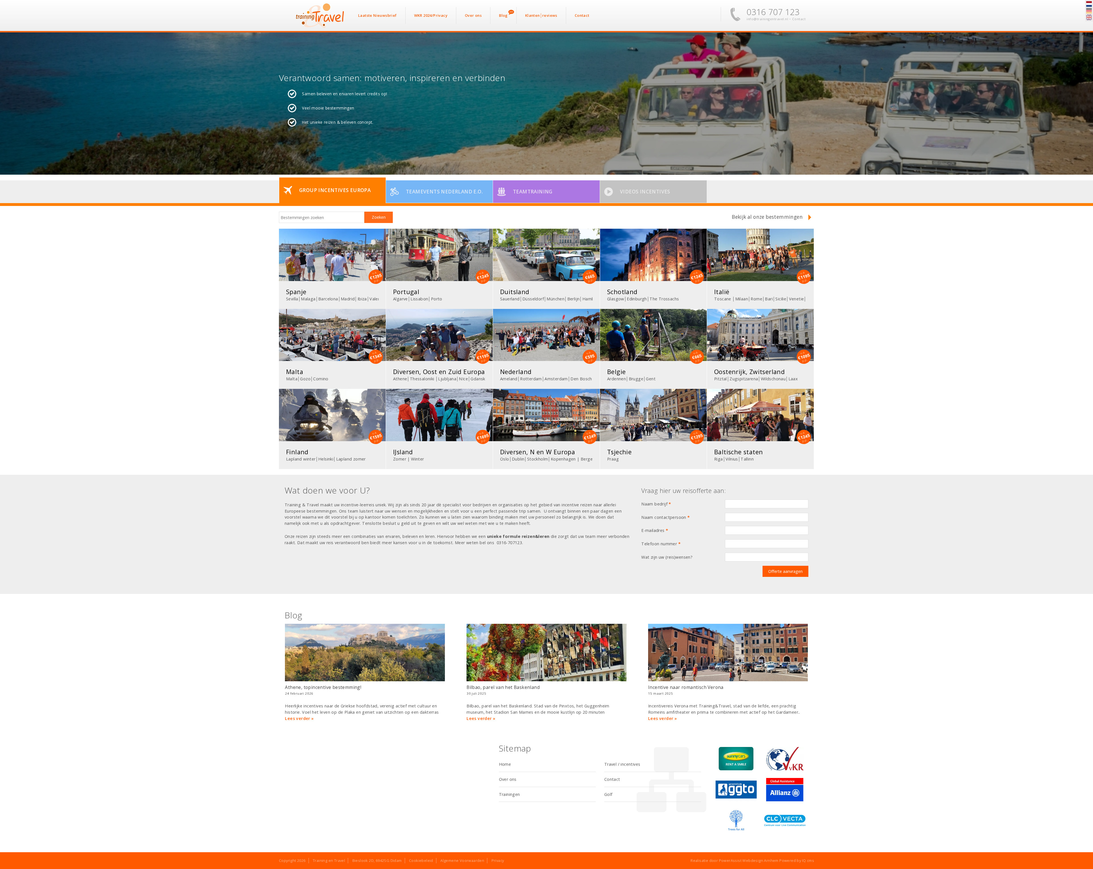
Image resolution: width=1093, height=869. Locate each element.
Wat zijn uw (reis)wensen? (667, 557)
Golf (608, 794)
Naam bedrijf (656, 504)
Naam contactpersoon (665, 517)
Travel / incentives (622, 764)
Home (505, 764)
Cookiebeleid (421, 860)
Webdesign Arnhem (760, 860)
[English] (1089, 18)
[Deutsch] (1089, 11)
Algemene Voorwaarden (462, 860)
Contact (799, 19)
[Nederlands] (1089, 4)
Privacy (498, 860)
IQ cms (808, 860)
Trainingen (509, 794)
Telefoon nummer (661, 543)
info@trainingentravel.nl (767, 19)
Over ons (508, 779)
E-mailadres (654, 530)
